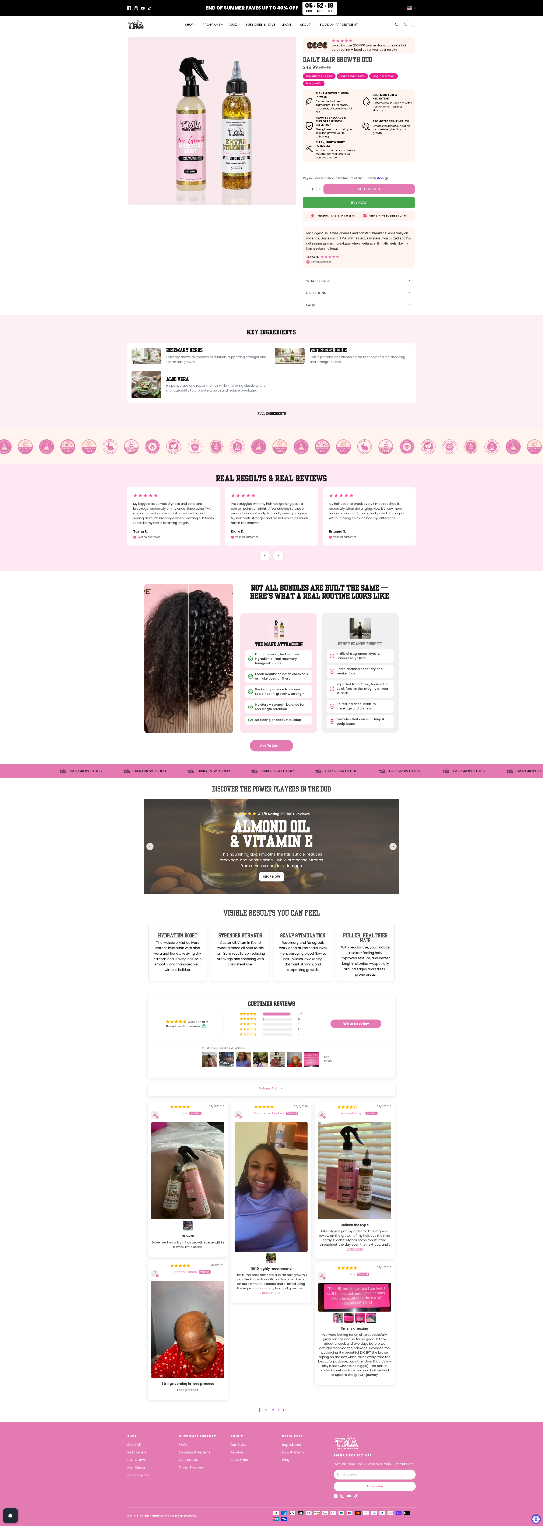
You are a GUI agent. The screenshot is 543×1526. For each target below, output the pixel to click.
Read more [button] (271, 1292)
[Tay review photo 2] (338, 1318)
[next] (393, 846)
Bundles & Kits (138, 1474)
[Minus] (305, 189)
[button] (248, 1014)
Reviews (237, 1452)
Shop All (134, 1444)
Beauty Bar (239, 1459)
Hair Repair (136, 1467)
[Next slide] (278, 556)
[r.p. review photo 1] (187, 1171)
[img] (180, 1107)
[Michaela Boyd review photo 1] (354, 1171)
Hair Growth (137, 1459)
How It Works (293, 1452)
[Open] (10, 1515)
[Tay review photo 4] (360, 1318)
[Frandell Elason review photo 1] (187, 1329)
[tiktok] (149, 8)
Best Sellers (137, 1452)
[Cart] (413, 24)
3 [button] (273, 1410)
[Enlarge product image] (212, 121)
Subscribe (375, 1486)
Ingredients (291, 1444)
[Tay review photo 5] (371, 1318)
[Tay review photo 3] (349, 1318)
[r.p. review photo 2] (188, 1226)
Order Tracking (191, 1467)
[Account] (405, 24)
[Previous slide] (265, 556)
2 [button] (266, 1410)
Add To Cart (271, 745)
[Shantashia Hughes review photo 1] (271, 1187)
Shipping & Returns (194, 1452)
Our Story (238, 1444)
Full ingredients (272, 413)
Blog (285, 1459)
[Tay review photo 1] (354, 1297)
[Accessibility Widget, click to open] (536, 1519)
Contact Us (188, 1459)
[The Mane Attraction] (154, 25)
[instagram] (136, 8)
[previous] (150, 846)
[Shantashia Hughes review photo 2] (271, 1258)
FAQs (183, 1444)
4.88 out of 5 (198, 1022)
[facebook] (129, 8)
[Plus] (319, 189)
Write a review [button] (356, 1023)
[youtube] (142, 8)
